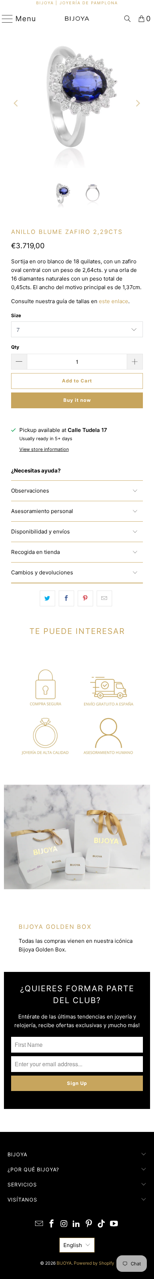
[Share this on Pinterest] (85, 598)
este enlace (113, 301)
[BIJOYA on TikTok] (101, 1224)
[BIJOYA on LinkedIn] (76, 1224)
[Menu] (4, 18)
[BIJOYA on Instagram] (64, 1224)
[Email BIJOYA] (39, 1224)
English (72, 1245)
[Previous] (16, 103)
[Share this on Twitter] (47, 598)
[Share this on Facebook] (66, 598)
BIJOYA (64, 1263)
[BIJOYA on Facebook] (52, 1224)
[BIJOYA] (77, 18)
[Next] (137, 103)
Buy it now (77, 400)
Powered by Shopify (94, 1263)
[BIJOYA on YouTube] (114, 1224)
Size (16, 315)
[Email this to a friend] (104, 598)
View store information (44, 449)
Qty (15, 347)
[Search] (127, 18)
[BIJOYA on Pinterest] (89, 1224)
